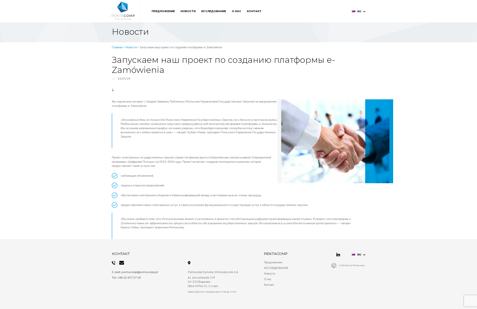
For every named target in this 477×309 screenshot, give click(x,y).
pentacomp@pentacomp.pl (139, 272)
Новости (188, 11)
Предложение (163, 11)
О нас (236, 11)
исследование (213, 11)
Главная (117, 47)
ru (359, 11)
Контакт (254, 11)
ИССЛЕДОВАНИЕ (276, 267)
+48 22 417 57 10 (129, 277)
